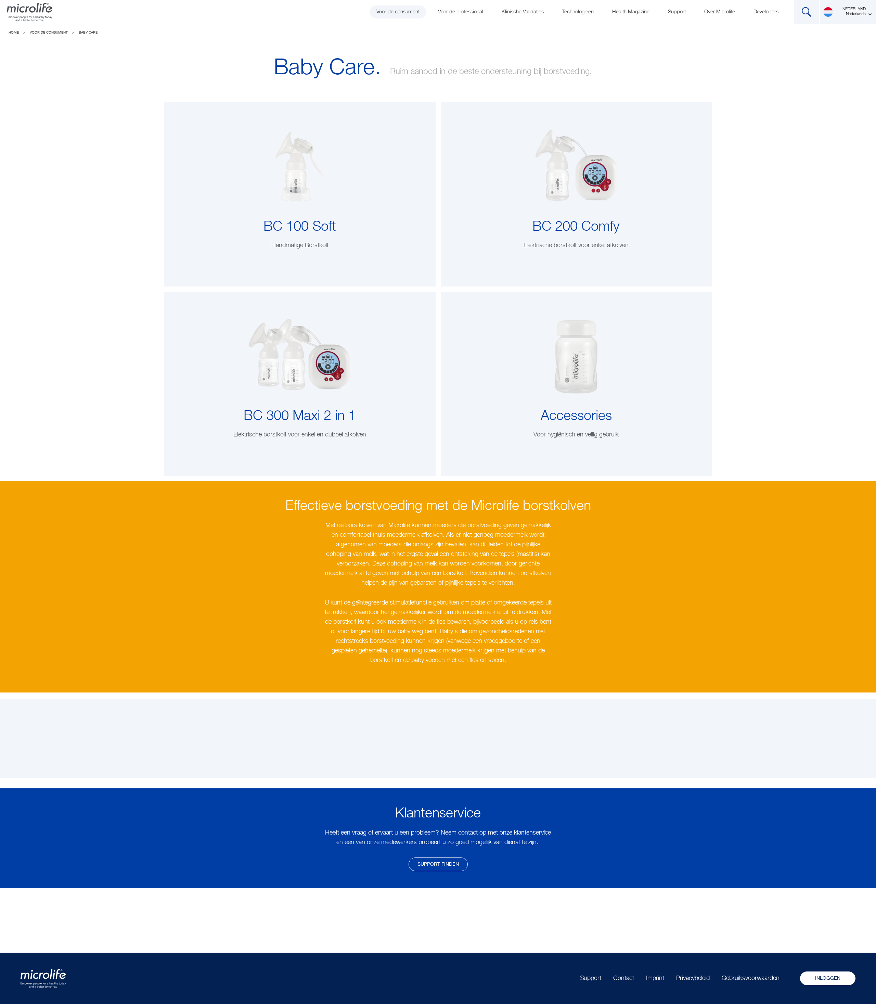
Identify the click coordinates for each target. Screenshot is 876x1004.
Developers (765, 11)
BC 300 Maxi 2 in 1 (300, 416)
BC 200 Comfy (576, 227)
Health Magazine (630, 11)
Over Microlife (719, 11)
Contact (623, 978)
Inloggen (827, 978)
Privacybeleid (693, 978)
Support (677, 11)
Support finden (438, 864)
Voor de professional (460, 11)
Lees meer (299, 259)
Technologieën (578, 11)
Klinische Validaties (523, 11)
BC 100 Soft (299, 227)
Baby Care (88, 32)
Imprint (655, 978)
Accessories (576, 416)
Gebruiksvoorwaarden (751, 978)
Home (14, 32)
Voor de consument (398, 11)
